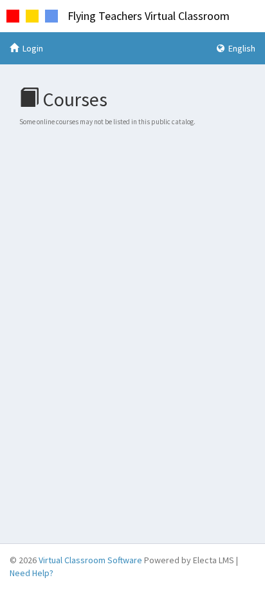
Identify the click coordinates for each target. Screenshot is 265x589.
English (240, 48)
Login (32, 48)
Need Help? (31, 573)
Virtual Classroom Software (90, 560)
